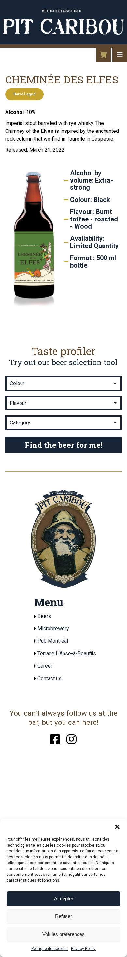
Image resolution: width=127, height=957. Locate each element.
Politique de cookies (49, 948)
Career (44, 666)
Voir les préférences (63, 934)
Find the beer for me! (63, 445)
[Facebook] (55, 738)
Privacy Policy (83, 948)
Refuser (63, 916)
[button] (117, 827)
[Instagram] (71, 738)
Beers (44, 616)
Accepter (63, 898)
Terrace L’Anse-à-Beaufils (66, 653)
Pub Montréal (52, 641)
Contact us (49, 678)
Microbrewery (53, 628)
